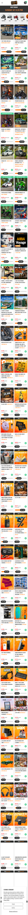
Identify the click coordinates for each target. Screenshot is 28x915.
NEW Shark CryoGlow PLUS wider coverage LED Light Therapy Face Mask (7, 436)
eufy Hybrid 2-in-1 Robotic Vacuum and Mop (6, 828)
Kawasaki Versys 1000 (6, 221)
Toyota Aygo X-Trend (6, 193)
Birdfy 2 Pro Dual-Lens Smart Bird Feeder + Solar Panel (7, 375)
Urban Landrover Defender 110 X (19, 163)
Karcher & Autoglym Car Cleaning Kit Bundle (20, 405)
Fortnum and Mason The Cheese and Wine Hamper (20, 770)
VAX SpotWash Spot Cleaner (19, 741)
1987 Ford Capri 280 (6, 42)
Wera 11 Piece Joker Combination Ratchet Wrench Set (20, 684)
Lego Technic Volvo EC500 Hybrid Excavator (6, 684)
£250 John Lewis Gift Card (6, 741)
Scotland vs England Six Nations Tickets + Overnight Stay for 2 (7, 251)
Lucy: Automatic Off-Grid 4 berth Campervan (20, 72)
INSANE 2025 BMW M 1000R (5, 130)
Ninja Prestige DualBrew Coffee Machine (7, 622)
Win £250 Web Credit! (20, 435)
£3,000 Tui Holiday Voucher (6, 858)
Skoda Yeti (7, 161)
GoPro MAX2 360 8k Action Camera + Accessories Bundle (20, 532)
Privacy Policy (6, 900)
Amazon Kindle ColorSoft (6, 713)
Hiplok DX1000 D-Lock (6, 343)
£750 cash (20, 712)
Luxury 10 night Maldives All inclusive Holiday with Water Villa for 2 (7, 313)
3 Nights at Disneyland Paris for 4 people (20, 42)
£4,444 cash (6, 404)
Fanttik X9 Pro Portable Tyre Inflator (6, 531)
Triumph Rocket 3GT (20, 102)
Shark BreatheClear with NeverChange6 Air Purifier (21, 858)
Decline (13, 908)
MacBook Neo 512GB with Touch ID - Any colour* (21, 467)
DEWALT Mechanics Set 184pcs (20, 375)
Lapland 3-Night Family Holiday (20, 221)
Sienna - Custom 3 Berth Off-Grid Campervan (6, 282)
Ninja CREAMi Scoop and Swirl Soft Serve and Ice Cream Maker (6, 500)
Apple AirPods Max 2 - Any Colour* (7, 800)
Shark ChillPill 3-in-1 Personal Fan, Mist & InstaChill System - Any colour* (20, 345)
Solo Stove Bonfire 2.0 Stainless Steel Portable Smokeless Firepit (7, 468)
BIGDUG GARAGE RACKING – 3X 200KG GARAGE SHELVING (21, 592)
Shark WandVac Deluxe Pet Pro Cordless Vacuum (20, 654)
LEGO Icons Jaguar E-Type (7, 770)
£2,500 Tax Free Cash (19, 800)
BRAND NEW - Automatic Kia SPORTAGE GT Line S (20, 131)
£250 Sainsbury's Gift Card (6, 592)
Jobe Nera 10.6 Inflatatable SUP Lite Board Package (20, 623)
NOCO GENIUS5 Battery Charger (6, 562)
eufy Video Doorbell (6, 653)
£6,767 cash (20, 497)
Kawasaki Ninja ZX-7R (20, 193)
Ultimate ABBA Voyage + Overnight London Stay (20, 250)
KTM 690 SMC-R (6, 102)
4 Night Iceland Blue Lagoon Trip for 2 (6, 72)
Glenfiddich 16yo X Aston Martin (20, 562)
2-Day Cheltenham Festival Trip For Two (20, 282)
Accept (13, 904)
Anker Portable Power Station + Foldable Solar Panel (21, 828)
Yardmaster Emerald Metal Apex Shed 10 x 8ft (20, 312)
